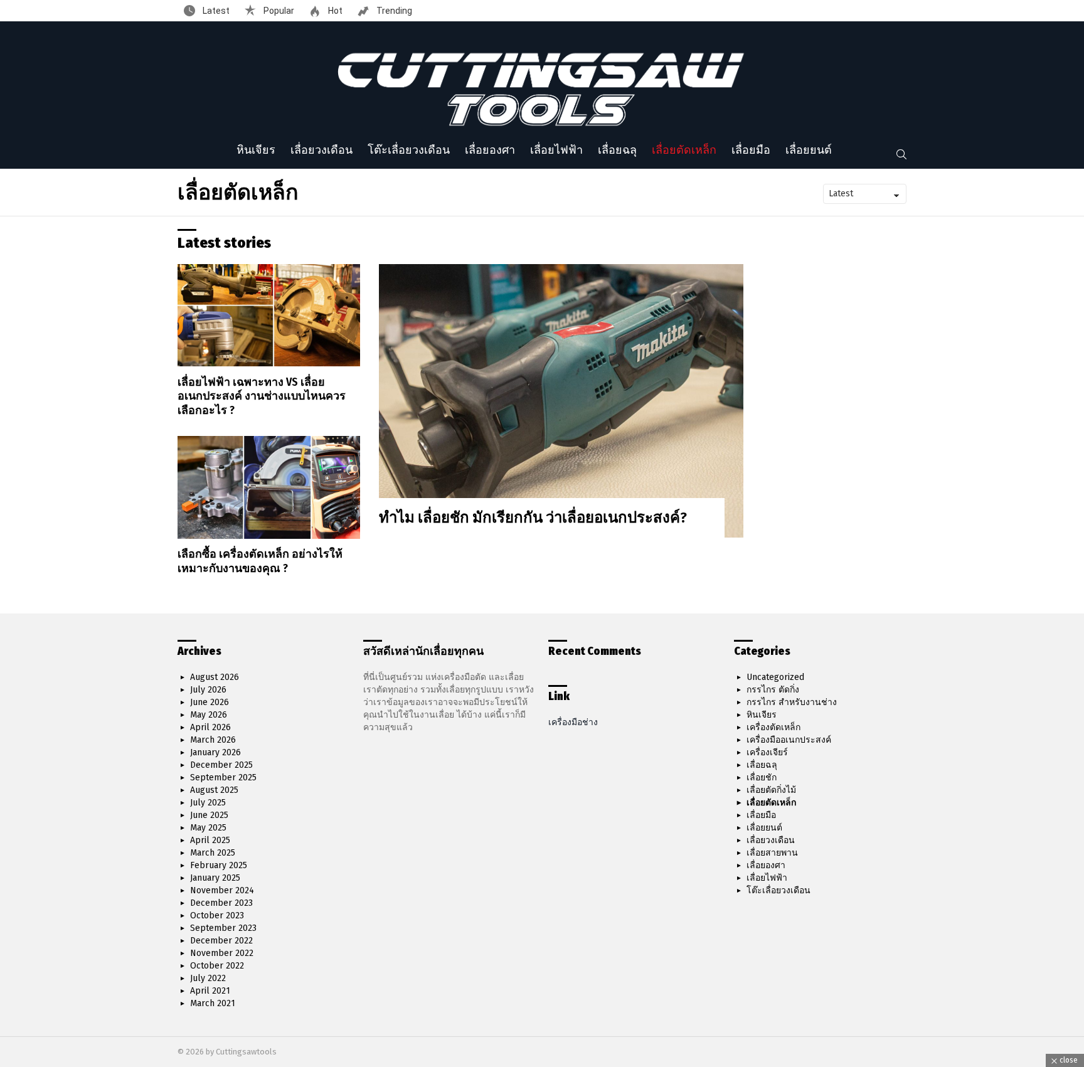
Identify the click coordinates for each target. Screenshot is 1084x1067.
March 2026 (213, 740)
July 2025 (208, 802)
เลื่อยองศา (490, 150)
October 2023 (217, 915)
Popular (278, 10)
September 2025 (223, 777)
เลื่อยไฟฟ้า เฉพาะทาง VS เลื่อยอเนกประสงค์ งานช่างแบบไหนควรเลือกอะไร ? (262, 396)
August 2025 (214, 790)
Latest (215, 10)
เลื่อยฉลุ (617, 150)
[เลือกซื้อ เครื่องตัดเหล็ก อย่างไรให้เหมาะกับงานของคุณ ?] (269, 487)
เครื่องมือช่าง (573, 722)
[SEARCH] (901, 154)
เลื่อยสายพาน (772, 852)
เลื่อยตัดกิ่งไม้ (771, 790)
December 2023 (221, 903)
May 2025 (208, 827)
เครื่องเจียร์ (767, 752)
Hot (334, 10)
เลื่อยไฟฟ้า (556, 150)
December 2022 (221, 940)
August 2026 (214, 677)
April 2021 (210, 990)
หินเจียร (255, 150)
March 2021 (212, 1003)
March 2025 (212, 852)
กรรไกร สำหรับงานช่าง (792, 702)
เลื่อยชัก (762, 777)
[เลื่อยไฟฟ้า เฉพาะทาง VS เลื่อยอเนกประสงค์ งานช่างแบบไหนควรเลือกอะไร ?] (269, 315)
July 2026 (208, 689)
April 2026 (210, 727)
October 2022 (217, 965)
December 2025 (221, 765)
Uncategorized (775, 677)
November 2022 (221, 953)
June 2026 (209, 702)
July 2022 (208, 978)
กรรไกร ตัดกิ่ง (773, 689)
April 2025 (210, 840)
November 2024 (222, 890)
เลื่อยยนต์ (808, 150)
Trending (393, 10)
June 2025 (209, 815)
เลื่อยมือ (750, 150)
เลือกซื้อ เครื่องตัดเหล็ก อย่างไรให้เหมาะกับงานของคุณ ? (260, 561)
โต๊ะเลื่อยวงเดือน (409, 150)
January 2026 (215, 752)
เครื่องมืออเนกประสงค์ (789, 740)
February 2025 (218, 865)
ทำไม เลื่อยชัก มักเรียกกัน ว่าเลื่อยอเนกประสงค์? (533, 517)
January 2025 (215, 878)
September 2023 (223, 928)
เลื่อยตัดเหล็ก (684, 150)
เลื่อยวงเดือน (321, 150)
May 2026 (208, 714)
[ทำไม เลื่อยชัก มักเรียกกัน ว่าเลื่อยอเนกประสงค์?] (561, 400)
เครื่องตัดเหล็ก (773, 727)
